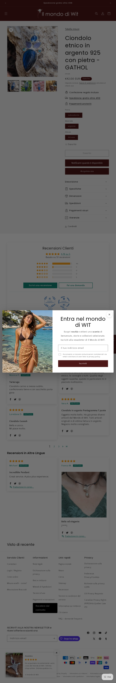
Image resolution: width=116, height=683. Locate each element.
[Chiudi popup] (109, 314)
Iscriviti (83, 363)
